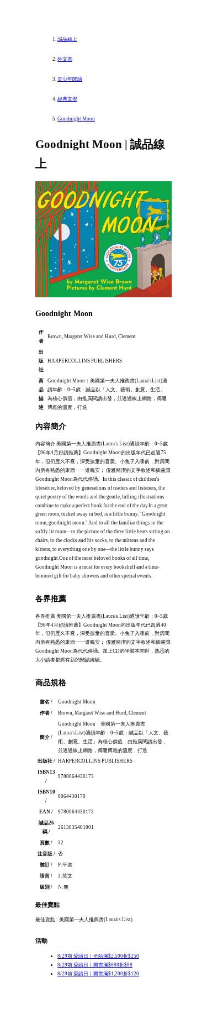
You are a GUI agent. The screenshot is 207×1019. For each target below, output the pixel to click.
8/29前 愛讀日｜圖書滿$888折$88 (94, 965)
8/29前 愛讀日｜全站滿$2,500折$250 (98, 956)
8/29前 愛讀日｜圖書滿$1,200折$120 (98, 973)
